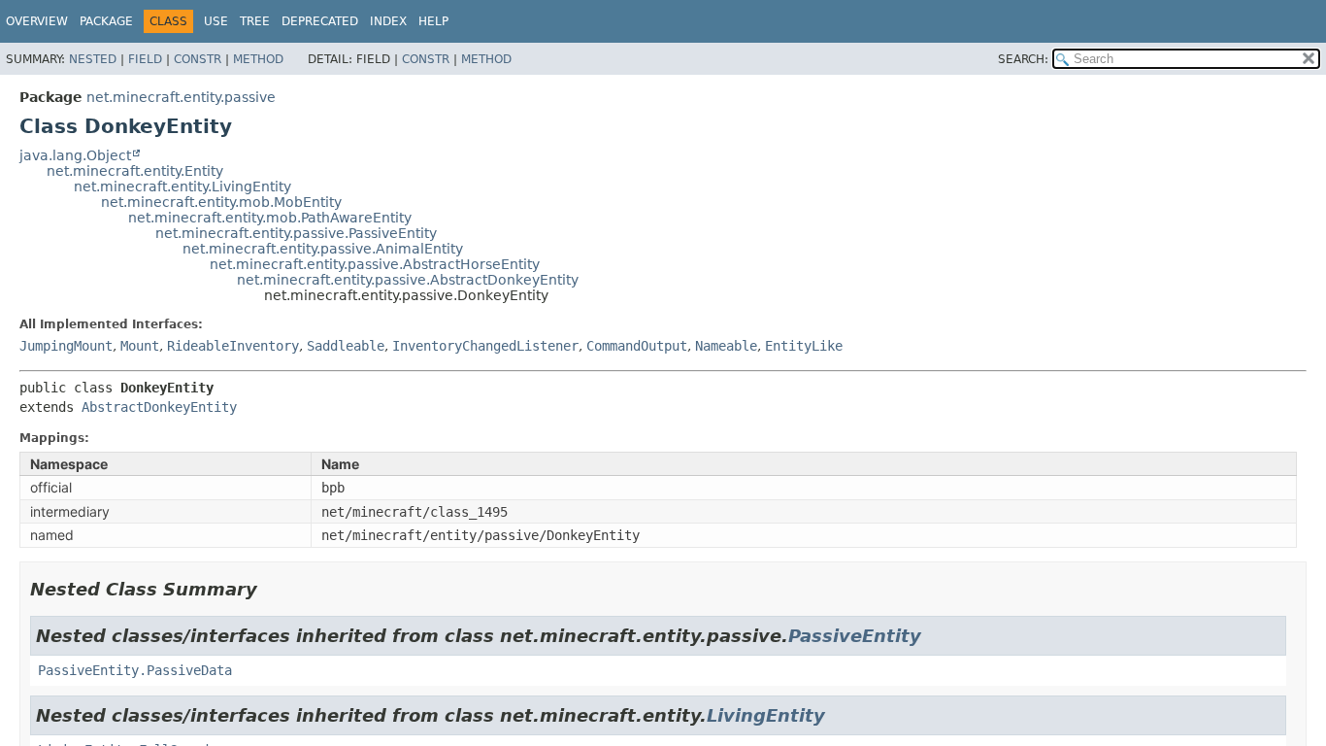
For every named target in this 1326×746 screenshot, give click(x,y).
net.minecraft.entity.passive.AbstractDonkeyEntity (408, 280)
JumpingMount (66, 346)
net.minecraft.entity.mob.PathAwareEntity (270, 217)
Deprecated (320, 21)
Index (388, 21)
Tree (255, 21)
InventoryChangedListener (485, 346)
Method (258, 59)
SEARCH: (1023, 59)
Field (145, 59)
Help (433, 21)
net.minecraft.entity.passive (181, 97)
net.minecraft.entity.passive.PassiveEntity (296, 233)
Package (106, 21)
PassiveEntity (854, 636)
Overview (37, 21)
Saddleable (345, 346)
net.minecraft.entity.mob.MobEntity (221, 202)
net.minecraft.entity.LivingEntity (182, 186)
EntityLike (804, 346)
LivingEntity (766, 715)
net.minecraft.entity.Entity (135, 171)
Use (216, 21)
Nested (92, 59)
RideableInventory (233, 346)
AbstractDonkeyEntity (159, 407)
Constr (197, 59)
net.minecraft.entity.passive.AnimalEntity (322, 248)
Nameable (726, 346)
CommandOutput (636, 346)
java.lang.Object (75, 155)
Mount (139, 346)
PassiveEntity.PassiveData (135, 670)
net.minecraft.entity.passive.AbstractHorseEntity (375, 264)
